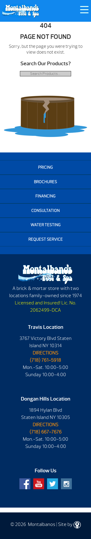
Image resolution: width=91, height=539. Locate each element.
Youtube (38, 483)
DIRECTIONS (45, 353)
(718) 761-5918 (45, 360)
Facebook (24, 483)
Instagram (66, 483)
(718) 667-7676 (46, 432)
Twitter (52, 483)
